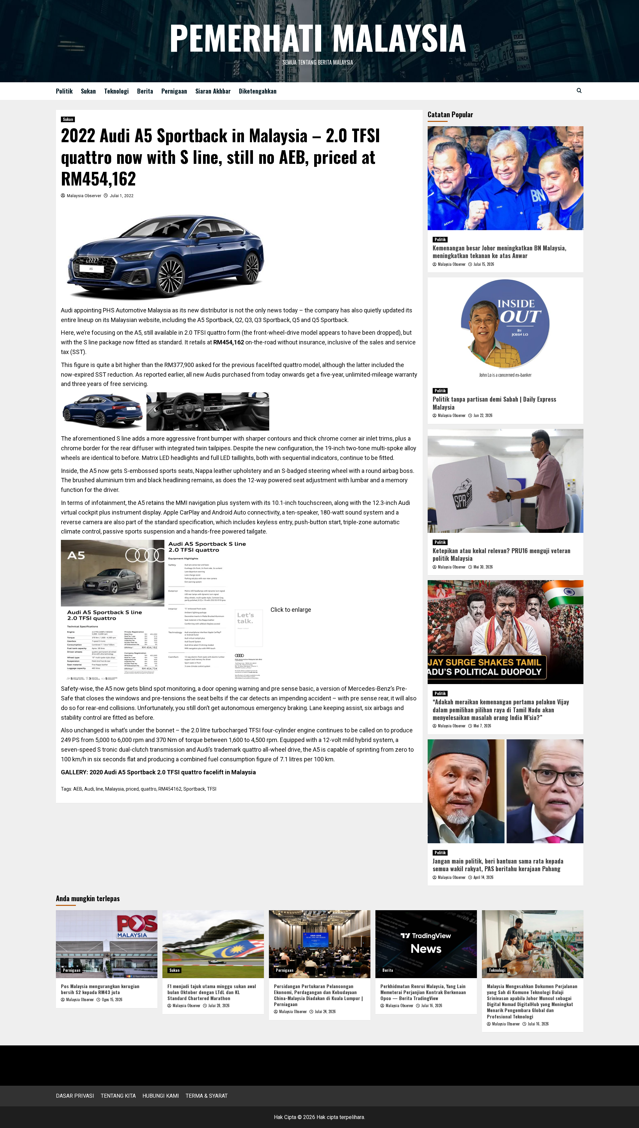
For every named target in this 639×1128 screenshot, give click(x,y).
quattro (148, 789)
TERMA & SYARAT (207, 1096)
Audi (89, 789)
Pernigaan (174, 91)
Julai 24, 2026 (325, 1011)
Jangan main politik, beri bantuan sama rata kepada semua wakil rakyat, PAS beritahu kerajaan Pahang (498, 865)
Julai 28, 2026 (219, 1005)
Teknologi (116, 91)
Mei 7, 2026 (482, 725)
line (99, 789)
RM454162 (169, 789)
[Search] (579, 90)
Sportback (194, 789)
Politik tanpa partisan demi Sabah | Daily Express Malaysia (494, 403)
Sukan (88, 91)
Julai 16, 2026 (431, 1005)
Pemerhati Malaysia (318, 36)
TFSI (211, 789)
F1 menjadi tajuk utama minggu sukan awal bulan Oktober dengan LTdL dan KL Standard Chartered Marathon (211, 991)
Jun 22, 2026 (483, 415)
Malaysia (114, 789)
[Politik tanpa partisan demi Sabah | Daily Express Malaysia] (505, 329)
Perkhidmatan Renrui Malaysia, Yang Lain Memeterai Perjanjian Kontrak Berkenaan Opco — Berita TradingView (423, 991)
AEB (77, 789)
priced (132, 789)
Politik (64, 91)
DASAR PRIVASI (75, 1096)
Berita (145, 91)
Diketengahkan (258, 91)
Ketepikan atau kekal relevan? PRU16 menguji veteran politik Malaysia (501, 554)
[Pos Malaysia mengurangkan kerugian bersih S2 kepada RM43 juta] (106, 944)
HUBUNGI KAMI (160, 1096)
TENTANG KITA (118, 1096)
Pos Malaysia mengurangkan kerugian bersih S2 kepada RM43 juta (100, 988)
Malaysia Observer (84, 195)
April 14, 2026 (484, 877)
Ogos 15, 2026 (112, 999)
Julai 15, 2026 (484, 264)
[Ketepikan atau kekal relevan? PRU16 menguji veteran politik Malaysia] (505, 481)
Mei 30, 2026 (483, 566)
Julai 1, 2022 (121, 195)
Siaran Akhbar (213, 91)
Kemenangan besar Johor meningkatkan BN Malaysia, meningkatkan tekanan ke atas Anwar (499, 251)
